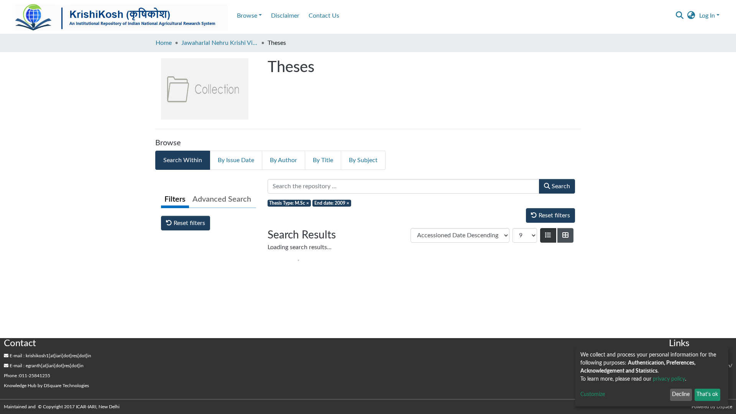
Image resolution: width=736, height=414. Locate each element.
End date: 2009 (331, 203)
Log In (707, 16)
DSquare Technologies (66, 385)
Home (164, 43)
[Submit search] (680, 16)
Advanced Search (221, 199)
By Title (323, 160)
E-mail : (16, 355)
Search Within (182, 160)
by (46, 385)
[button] (691, 15)
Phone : (11, 375)
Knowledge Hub (20, 385)
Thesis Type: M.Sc (289, 203)
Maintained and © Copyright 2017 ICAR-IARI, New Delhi (62, 406)
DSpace (724, 406)
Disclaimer (285, 16)
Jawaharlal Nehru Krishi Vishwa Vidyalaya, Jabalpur (219, 43)
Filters (175, 199)
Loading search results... (300, 247)
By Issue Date (236, 160)
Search (560, 186)
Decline (681, 394)
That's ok (707, 394)
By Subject (363, 160)
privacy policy (669, 379)
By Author (283, 160)
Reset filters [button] (188, 223)
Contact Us (324, 16)
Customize (592, 394)
